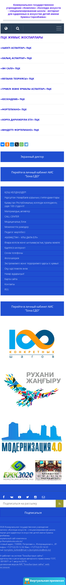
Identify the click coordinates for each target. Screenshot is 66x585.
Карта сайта (11, 279)
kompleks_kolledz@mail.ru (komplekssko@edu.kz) (27, 550)
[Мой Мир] (12, 144)
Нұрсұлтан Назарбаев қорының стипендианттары (32, 197)
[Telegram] (26, 144)
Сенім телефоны (14, 253)
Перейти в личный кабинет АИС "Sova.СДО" (32, 174)
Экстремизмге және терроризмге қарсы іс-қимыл (32, 263)
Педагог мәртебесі (15, 232)
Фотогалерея (12, 258)
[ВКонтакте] (3, 144)
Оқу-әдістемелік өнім (16, 268)
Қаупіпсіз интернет (15, 247)
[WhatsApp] (21, 144)
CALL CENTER (12, 216)
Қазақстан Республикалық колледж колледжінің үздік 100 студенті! (31, 204)
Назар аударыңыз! (14, 273)
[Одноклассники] (7, 144)
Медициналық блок (15, 221)
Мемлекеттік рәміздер (17, 226)
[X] (17, 144)
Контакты (10, 284)
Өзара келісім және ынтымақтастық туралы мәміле (32, 242)
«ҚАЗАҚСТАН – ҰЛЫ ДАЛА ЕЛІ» (21, 237)
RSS (7, 289)
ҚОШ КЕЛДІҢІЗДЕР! (15, 192)
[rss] (59, 503)
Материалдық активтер (17, 211)
